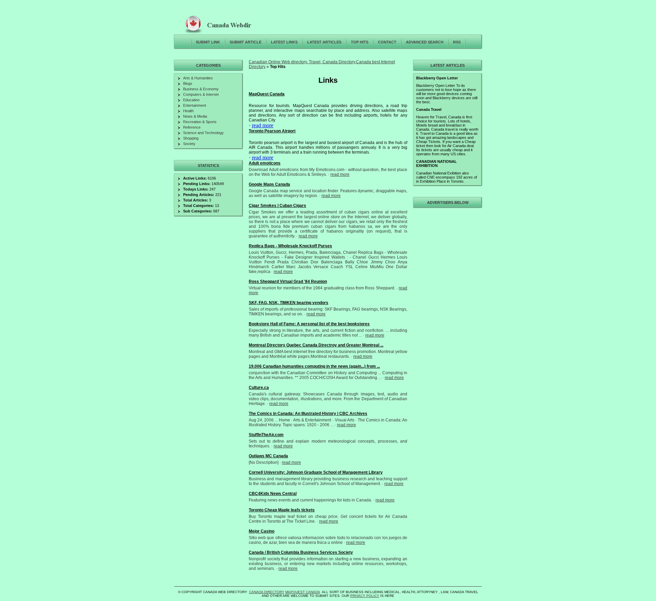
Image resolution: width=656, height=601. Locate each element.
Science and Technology (203, 133)
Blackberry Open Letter (437, 78)
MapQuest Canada (267, 94)
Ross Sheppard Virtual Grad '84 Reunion (288, 281)
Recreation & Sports (200, 122)
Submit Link (208, 42)
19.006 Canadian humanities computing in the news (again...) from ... (314, 366)
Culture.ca (259, 387)
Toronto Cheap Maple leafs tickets (282, 510)
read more (262, 125)
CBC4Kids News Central (273, 493)
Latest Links (284, 42)
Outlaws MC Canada (268, 456)
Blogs (187, 83)
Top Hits (359, 42)
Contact (387, 42)
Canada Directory (266, 592)
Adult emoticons (265, 163)
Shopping (191, 138)
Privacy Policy (364, 596)
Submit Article (245, 42)
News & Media (195, 116)
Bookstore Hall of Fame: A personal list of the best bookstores (309, 324)
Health (188, 111)
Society (189, 144)
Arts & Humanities (198, 78)
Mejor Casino (261, 531)
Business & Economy (201, 89)
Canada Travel (428, 109)
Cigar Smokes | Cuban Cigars (277, 205)
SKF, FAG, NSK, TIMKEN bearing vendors (288, 302)
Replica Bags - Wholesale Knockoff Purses (290, 246)
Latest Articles (324, 42)
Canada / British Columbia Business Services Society (301, 552)
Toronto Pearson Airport (272, 131)
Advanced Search (424, 42)
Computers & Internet (201, 94)
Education (191, 100)
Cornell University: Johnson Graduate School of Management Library (316, 472)
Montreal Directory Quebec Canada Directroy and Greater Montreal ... (316, 345)
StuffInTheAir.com (266, 434)
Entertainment (194, 105)
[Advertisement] (446, 312)
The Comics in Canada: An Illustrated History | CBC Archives (308, 413)
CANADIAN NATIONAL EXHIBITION (436, 163)
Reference (192, 127)
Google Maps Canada (269, 184)
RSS (457, 42)
